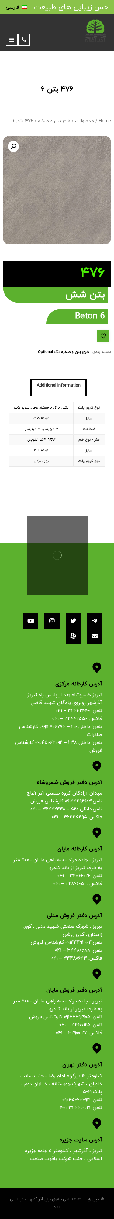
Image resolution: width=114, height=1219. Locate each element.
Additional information (59, 385)
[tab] (58, 388)
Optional (45, 352)
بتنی (64, 407)
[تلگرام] (94, 621)
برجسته (46, 407)
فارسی (12, 7)
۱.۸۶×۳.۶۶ (41, 450)
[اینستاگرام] (52, 621)
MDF (51, 439)
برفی (34, 407)
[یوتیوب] (30, 621)
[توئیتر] (73, 621)
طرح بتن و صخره (54, 121)
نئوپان (32, 439)
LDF (42, 439)
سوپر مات (21, 407)
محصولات (84, 121)
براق (57, 407)
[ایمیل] (94, 636)
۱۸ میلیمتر (33, 429)
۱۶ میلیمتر (50, 429)
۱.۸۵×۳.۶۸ (41, 418)
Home (105, 121)
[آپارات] (73, 636)
